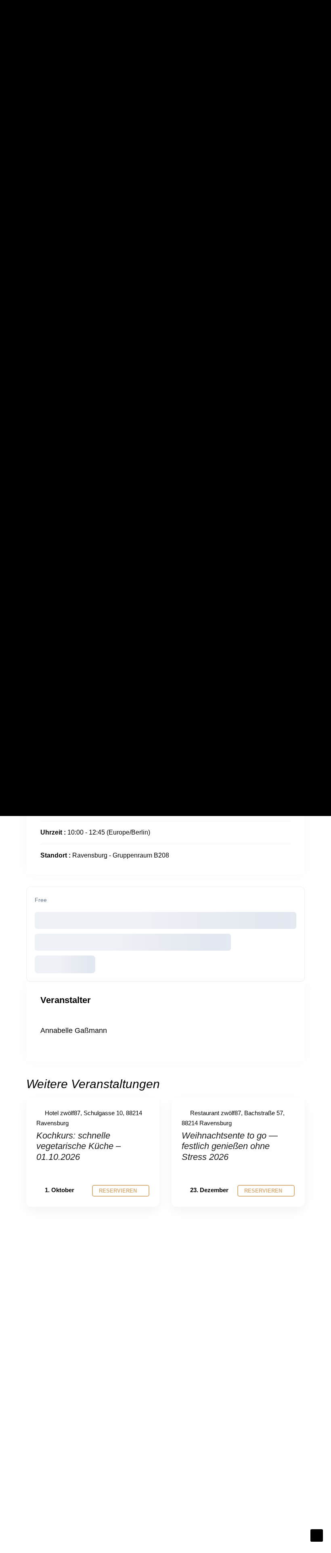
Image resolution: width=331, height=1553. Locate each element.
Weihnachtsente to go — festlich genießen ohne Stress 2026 (230, 1146)
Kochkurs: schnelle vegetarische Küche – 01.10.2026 (78, 1146)
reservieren (118, 1191)
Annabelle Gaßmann (73, 1030)
